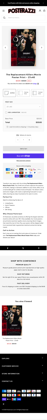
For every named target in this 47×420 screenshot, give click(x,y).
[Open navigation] (4, 10)
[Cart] (44, 11)
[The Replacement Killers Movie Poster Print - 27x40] (12, 320)
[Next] (43, 3)
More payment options (23, 160)
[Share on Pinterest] (39, 248)
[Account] (40, 11)
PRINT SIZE (9, 102)
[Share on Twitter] (23, 248)
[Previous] (4, 3)
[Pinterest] (3, 404)
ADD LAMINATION (17, 112)
